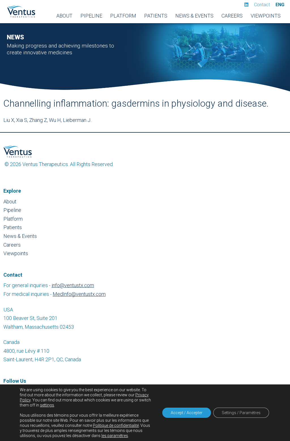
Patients (155, 16)
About (64, 16)
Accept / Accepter (186, 412)
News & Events (194, 16)
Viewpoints (266, 16)
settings (47, 405)
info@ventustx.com (73, 285)
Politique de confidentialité (116, 425)
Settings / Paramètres (241, 412)
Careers (232, 16)
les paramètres (114, 435)
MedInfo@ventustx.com (79, 294)
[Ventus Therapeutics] (21, 12)
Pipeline (91, 16)
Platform (123, 16)
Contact (262, 4)
